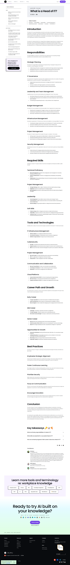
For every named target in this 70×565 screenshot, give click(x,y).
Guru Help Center (32, 540)
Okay (14, 562)
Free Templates (44, 549)
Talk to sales (63, 1)
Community (19, 546)
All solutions (6, 546)
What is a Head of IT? (17, 532)
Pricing (27, 1)
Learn (18, 540)
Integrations (6, 543)
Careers (43, 540)
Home (5, 532)
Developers (19, 544)
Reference (8, 532)
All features (6, 544)
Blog (17, 547)
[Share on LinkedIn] (33, 14)
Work (12, 532)
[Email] (31, 14)
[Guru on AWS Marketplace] (60, 547)
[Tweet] (35, 14)
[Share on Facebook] (37, 14)
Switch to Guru (44, 547)
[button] (10, 1)
